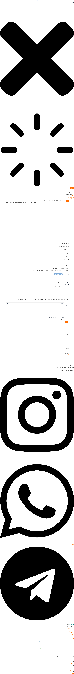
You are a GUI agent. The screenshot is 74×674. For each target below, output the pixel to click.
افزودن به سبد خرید (58, 274)
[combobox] (37, 4)
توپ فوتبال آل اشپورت (57, 200)
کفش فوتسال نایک (71, 631)
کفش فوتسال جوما (71, 628)
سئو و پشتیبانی (71, 624)
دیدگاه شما (65, 305)
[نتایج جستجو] (37, 150)
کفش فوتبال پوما (71, 634)
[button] (70, 194)
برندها (62, 200)
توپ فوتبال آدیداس (71, 632)
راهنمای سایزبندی (71, 638)
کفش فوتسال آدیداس (70, 629)
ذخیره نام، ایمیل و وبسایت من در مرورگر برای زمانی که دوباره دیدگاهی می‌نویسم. (54, 317)
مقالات (73, 195)
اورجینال (59, 289)
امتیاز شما (67, 303)
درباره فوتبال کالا (71, 197)
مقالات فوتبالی (71, 637)
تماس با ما (72, 198)
